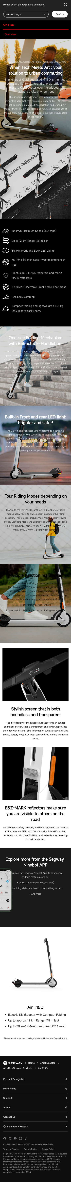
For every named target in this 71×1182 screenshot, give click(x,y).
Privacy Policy (30, 1149)
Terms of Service (11, 1149)
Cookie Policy (48, 1149)
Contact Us (9, 1116)
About (6, 1107)
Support (7, 1098)
